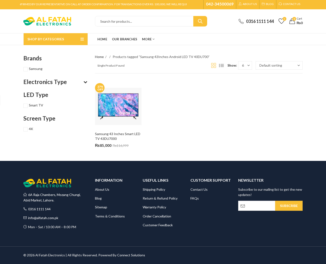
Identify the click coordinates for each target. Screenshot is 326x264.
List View (221, 65)
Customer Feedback (158, 225)
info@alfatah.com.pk (42, 218)
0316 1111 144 (39, 209)
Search (200, 21)
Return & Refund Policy (160, 198)
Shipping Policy (154, 189)
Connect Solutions (131, 255)
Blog (98, 198)
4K (31, 129)
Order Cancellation (157, 216)
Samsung (35, 69)
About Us (102, 189)
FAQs (194, 198)
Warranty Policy (154, 207)
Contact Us (199, 189)
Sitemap (101, 207)
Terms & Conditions (110, 216)
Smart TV (36, 105)
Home (99, 57)
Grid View (213, 65)
